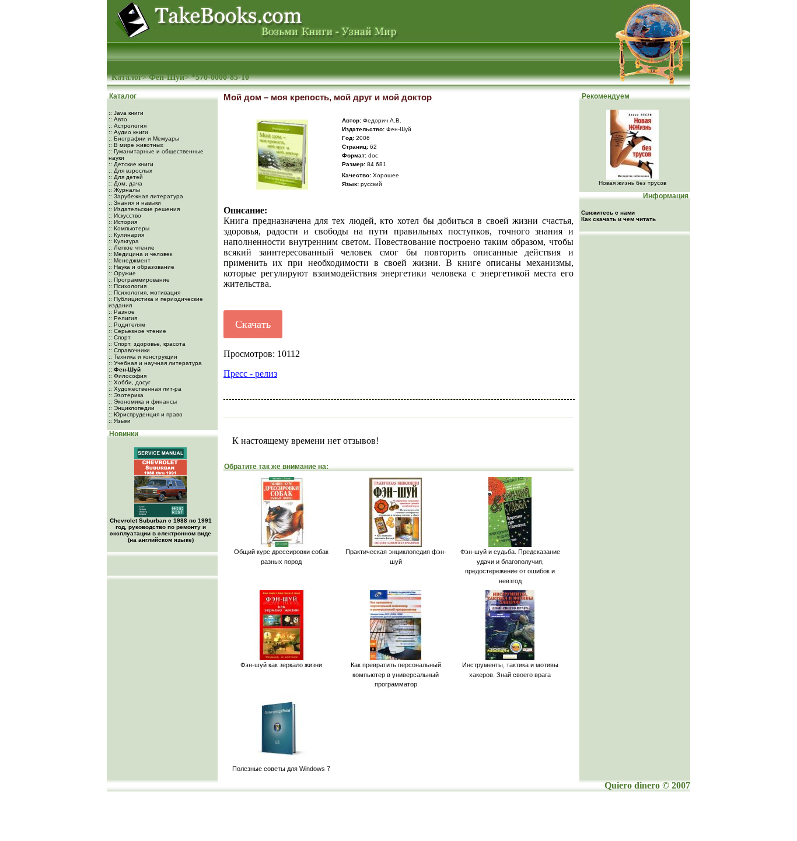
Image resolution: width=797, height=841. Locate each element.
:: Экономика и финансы (143, 401)
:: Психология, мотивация (144, 292)
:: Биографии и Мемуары (144, 138)
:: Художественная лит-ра (145, 389)
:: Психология (127, 286)
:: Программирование (139, 279)
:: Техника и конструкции (143, 356)
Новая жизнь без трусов (632, 183)
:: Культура (124, 241)
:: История (123, 222)
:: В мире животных (136, 145)
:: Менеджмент (130, 260)
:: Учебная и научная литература (155, 363)
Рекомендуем (605, 96)
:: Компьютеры (129, 228)
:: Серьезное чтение (137, 331)
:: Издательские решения (144, 209)
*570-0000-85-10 (220, 77)
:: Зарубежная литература (146, 196)
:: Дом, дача (125, 183)
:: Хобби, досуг (130, 382)
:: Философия (127, 376)
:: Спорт (120, 337)
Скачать (253, 324)
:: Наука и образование (141, 267)
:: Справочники (129, 350)
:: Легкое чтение (132, 247)
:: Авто (118, 119)
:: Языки (120, 421)
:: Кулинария (126, 235)
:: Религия (123, 318)
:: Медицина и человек (140, 254)
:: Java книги (126, 113)
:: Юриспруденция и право (146, 414)
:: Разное (122, 312)
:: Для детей (126, 177)
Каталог (126, 77)
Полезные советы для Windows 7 (281, 768)
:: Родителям (127, 324)
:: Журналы (124, 190)
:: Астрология (127, 125)
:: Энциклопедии (132, 408)
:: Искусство (125, 215)
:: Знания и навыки (135, 202)
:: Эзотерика (126, 395)
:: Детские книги (131, 164)
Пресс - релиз (250, 374)
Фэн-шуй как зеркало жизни (281, 664)
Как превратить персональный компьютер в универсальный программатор (396, 674)
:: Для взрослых (130, 170)
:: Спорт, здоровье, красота (147, 344)
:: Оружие (122, 273)
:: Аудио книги (128, 132)
